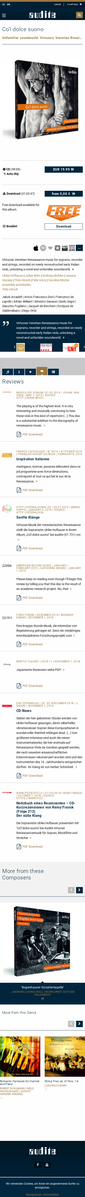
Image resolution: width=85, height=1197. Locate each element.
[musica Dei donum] (7, 392)
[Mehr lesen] (44, 425)
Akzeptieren (34, 1194)
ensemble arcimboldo (16, 284)
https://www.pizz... (30, 798)
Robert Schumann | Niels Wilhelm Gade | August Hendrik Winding (17, 1091)
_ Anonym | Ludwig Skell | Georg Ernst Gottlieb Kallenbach (42, 993)
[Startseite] (42, 14)
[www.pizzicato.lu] (7, 792)
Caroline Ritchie (58, 280)
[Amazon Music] (50, 247)
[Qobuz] (72, 247)
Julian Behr (32, 275)
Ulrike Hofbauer (12, 275)
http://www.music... (31, 397)
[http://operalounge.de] (7, 508)
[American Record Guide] (7, 565)
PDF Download (32, 434)
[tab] (7, 372)
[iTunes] (57, 247)
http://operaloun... (31, 512)
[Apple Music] (36, 247)
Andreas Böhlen (53, 275)
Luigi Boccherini (55, 1085)
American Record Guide (34, 565)
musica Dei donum (30, 392)
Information (51, 1194)
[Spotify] (43, 247)
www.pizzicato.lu (29, 793)
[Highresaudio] (65, 247)
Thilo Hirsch (22, 280)
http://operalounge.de (34, 507)
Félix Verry (39, 280)
